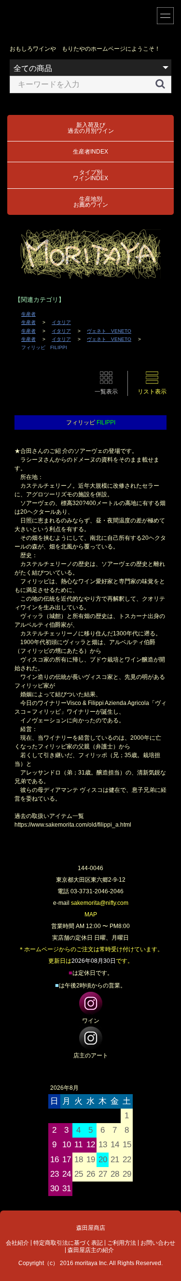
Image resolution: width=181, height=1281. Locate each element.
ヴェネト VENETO (109, 331)
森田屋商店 (90, 1228)
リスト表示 (152, 391)
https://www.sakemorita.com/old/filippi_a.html (72, 824)
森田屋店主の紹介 (91, 1250)
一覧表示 (106, 391)
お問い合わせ (157, 1242)
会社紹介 (17, 1242)
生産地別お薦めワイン (90, 202)
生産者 (28, 314)
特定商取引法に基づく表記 (68, 1242)
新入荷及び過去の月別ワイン (91, 128)
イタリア (61, 322)
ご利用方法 (121, 1242)
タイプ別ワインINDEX (90, 175)
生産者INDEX (90, 151)
